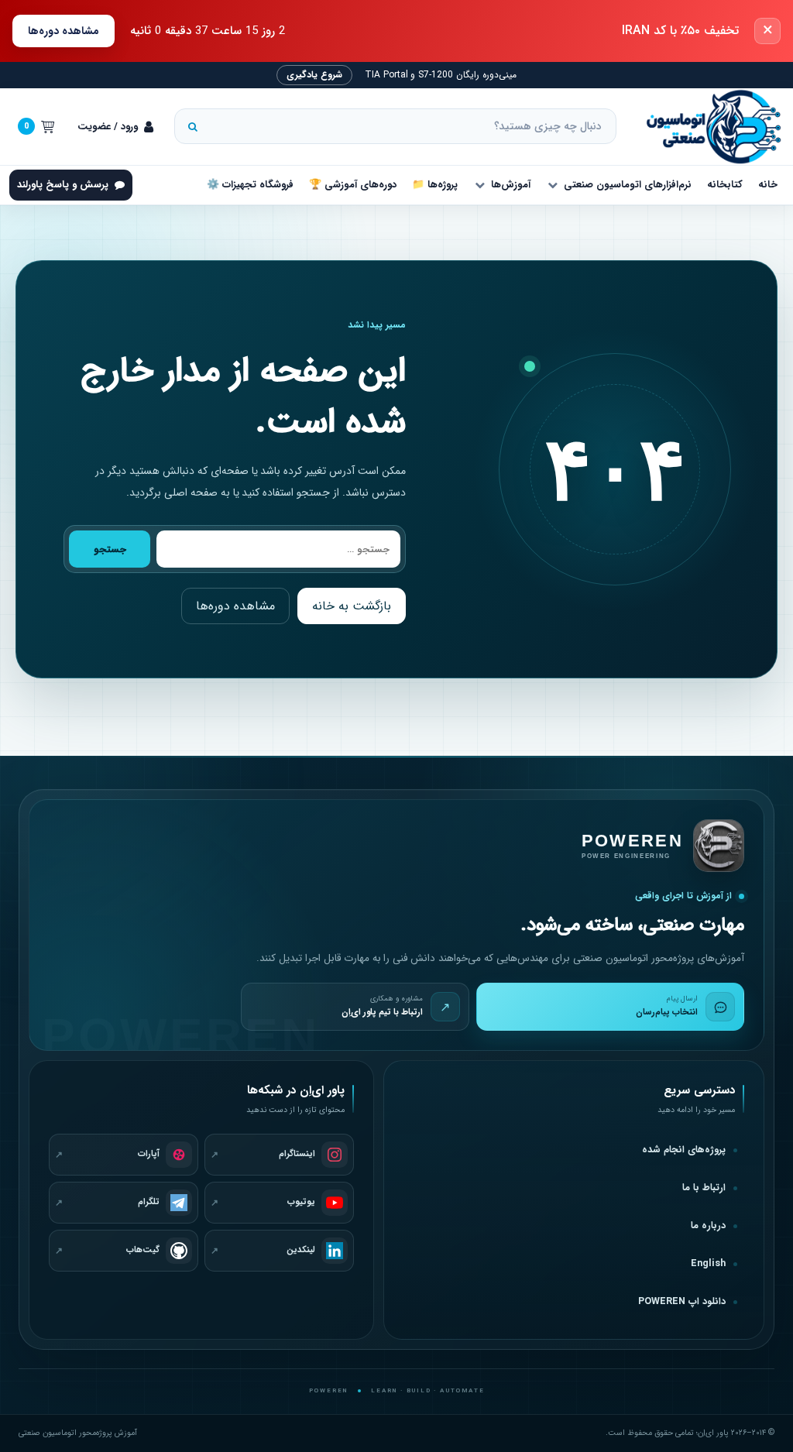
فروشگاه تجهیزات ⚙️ (250, 185)
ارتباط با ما (704, 1188)
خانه (768, 185)
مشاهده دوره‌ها (63, 30)
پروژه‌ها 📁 (435, 185)
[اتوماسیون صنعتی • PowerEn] (706, 126)
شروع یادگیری (314, 74)
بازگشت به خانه (351, 606)
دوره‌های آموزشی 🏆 (352, 185)
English (708, 1264)
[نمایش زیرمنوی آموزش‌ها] (479, 185)
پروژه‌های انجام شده (684, 1150)
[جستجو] (192, 126)
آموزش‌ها (510, 185)
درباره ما (708, 1226)
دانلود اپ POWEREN (682, 1302)
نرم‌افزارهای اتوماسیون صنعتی (628, 185)
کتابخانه (725, 185)
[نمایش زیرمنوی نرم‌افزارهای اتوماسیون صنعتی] (552, 185)
